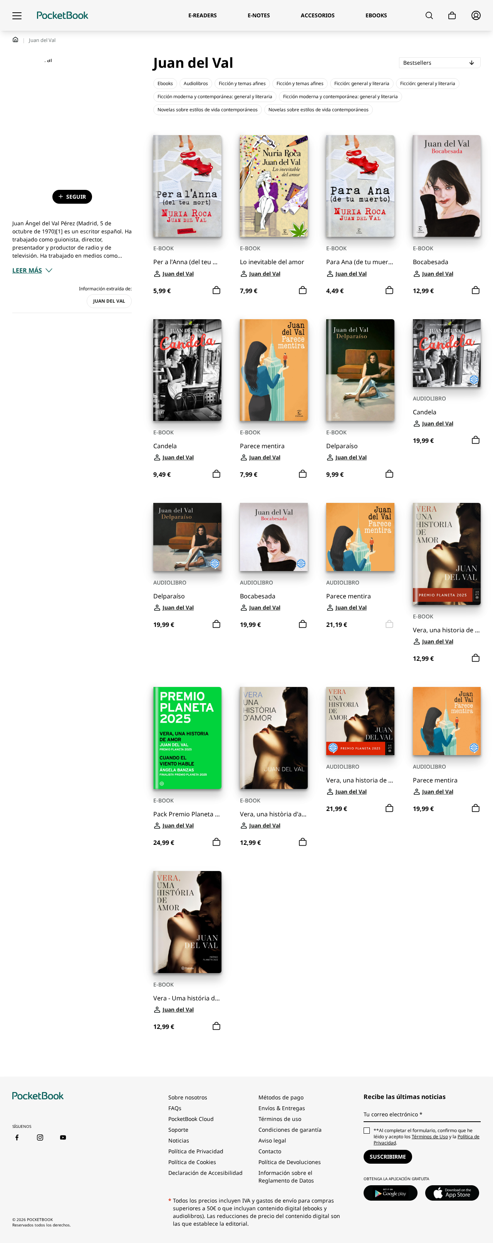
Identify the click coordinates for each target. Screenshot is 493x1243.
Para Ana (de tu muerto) (360, 262)
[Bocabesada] (447, 186)
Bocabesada (430, 262)
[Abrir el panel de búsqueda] (429, 15)
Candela (165, 446)
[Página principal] (62, 15)
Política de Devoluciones (289, 1162)
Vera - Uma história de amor (187, 998)
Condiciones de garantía (290, 1129)
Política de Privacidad (195, 1151)
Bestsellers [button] (442, 62)
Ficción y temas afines (242, 83)
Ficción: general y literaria (361, 83)
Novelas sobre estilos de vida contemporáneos (208, 109)
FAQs (174, 1108)
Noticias (178, 1140)
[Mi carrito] (452, 16)
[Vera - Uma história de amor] (187, 922)
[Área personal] (476, 15)
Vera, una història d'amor (274, 814)
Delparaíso (342, 446)
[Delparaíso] (360, 370)
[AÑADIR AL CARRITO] (216, 290)
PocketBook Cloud (191, 1118)
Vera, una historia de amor (447, 630)
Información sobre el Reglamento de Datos (286, 1176)
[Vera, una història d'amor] (274, 738)
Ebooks (165, 83)
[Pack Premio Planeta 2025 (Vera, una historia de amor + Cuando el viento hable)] (187, 738)
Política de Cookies (192, 1162)
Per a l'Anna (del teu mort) (187, 262)
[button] (32, 270)
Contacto (269, 1151)
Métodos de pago (281, 1097)
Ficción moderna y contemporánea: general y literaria (215, 96)
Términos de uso (279, 1118)
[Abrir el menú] (17, 15)
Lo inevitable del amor (272, 262)
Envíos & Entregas (281, 1108)
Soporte (178, 1129)
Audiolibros (196, 83)
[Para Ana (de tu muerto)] (360, 186)
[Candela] (187, 370)
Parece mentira (262, 446)
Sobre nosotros (187, 1097)
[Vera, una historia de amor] (447, 554)
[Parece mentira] (274, 370)
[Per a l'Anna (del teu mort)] (187, 186)
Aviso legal (272, 1140)
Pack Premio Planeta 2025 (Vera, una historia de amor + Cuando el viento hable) (187, 814)
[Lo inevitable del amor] (274, 186)
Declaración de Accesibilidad (205, 1172)
